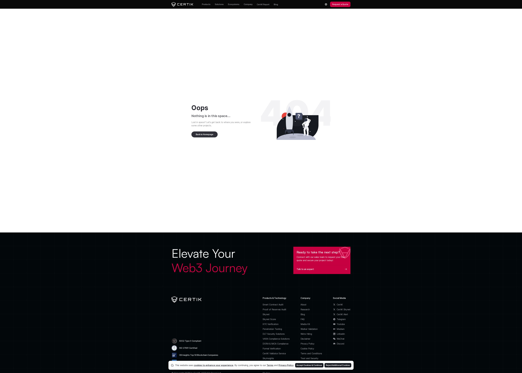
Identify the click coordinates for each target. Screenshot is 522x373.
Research (305, 309)
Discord (340, 343)
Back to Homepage (204, 134)
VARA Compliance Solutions (276, 338)
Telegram (341, 319)
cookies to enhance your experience (213, 365)
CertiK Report (263, 4)
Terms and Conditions (311, 353)
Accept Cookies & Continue (309, 365)
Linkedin (341, 334)
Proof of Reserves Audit (274, 309)
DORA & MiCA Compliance (275, 343)
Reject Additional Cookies (338, 365)
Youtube (341, 324)
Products (206, 4)
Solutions (219, 4)
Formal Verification (272, 348)
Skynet (266, 314)
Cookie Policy (307, 348)
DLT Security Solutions (274, 334)
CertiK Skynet (343, 309)
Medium (340, 329)
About (303, 304)
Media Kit (305, 324)
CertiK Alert (342, 314)
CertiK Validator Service (274, 353)
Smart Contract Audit (273, 304)
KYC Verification (270, 324)
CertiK (340, 304)
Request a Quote (340, 4)
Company (248, 4)
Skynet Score (269, 319)
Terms (270, 365)
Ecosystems (233, 4)
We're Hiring (306, 334)
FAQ (302, 319)
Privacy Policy (308, 343)
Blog (276, 4)
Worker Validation (309, 329)
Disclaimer (305, 338)
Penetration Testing (272, 329)
